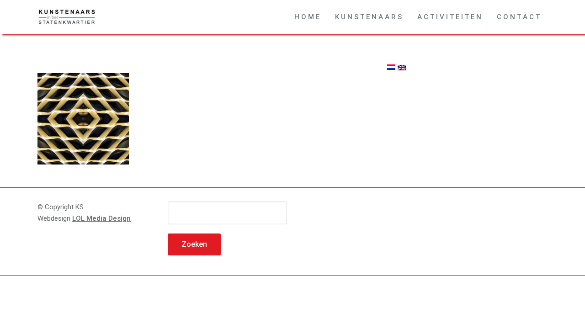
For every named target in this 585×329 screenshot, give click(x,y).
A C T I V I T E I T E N (449, 17)
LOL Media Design (101, 218)
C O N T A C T (518, 17)
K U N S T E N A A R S (368, 17)
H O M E (306, 17)
